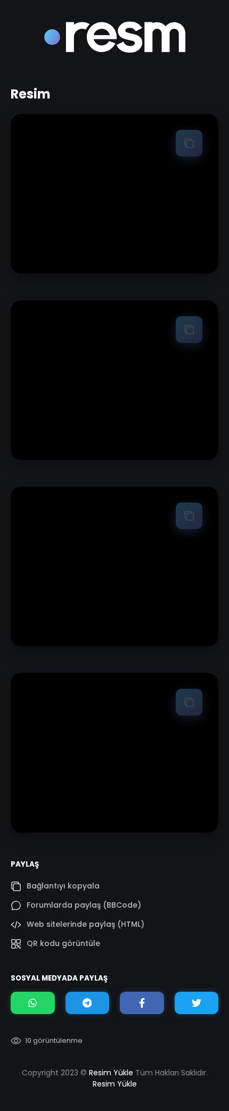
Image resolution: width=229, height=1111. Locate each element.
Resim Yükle (111, 1072)
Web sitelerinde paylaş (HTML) (85, 924)
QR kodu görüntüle (63, 943)
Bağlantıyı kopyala (63, 885)
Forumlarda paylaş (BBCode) (84, 905)
